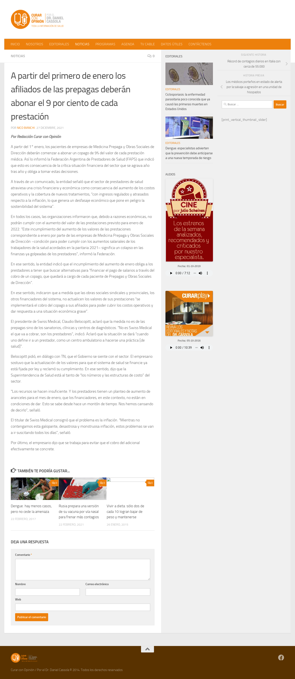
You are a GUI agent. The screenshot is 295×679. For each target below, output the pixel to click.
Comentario (23, 555)
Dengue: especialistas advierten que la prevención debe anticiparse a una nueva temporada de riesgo (189, 153)
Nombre (20, 584)
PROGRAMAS (105, 44)
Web (18, 599)
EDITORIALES (59, 44)
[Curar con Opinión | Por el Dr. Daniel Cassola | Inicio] (38, 19)
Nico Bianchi (26, 128)
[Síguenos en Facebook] (281, 658)
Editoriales (172, 89)
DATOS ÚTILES (171, 44)
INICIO (15, 44)
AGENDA (127, 44)
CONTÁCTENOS (200, 44)
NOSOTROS (34, 44)
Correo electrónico (97, 584)
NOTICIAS (82, 44)
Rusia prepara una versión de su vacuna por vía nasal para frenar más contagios (79, 511)
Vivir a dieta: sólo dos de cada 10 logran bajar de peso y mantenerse (125, 511)
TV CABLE (147, 44)
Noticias (18, 56)
